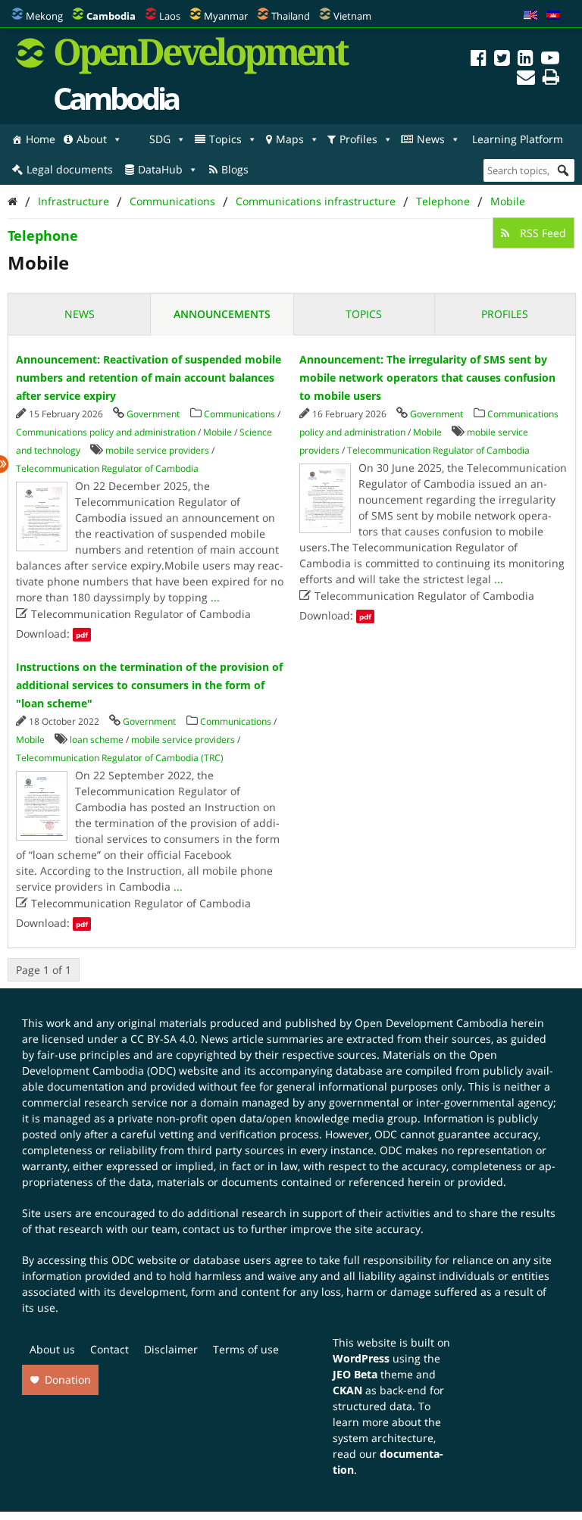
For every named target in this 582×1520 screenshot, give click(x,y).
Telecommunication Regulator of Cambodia (107, 468)
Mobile (507, 201)
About (92, 139)
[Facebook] (479, 60)
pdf (82, 634)
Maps (290, 139)
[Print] (551, 79)
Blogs (235, 169)
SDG (160, 139)
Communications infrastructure (316, 201)
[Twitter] (502, 60)
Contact (109, 1349)
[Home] (12, 201)
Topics (225, 139)
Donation (68, 1379)
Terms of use (246, 1349)
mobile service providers (157, 450)
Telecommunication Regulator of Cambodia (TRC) (120, 757)
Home (40, 139)
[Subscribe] (526, 79)
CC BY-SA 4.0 (162, 1039)
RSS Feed (541, 233)
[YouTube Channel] (550, 60)
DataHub (160, 169)
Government (153, 413)
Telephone (443, 201)
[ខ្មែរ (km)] (553, 16)
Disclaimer (171, 1349)
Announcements (222, 314)
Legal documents (70, 169)
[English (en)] (530, 16)
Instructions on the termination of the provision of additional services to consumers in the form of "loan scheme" (149, 685)
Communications (172, 201)
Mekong (44, 16)
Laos (169, 16)
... (215, 597)
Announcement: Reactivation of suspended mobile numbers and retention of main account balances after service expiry (148, 377)
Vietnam (352, 16)
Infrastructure (73, 201)
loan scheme (97, 739)
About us (52, 1349)
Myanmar (226, 16)
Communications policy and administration (106, 432)
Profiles (358, 139)
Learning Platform (517, 139)
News (431, 139)
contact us (209, 1229)
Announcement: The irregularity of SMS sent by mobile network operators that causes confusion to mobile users (427, 377)
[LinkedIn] (526, 60)
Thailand (290, 16)
